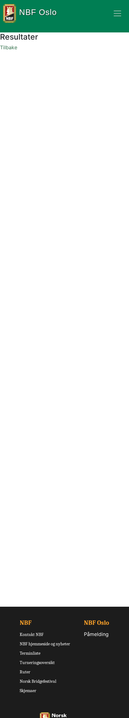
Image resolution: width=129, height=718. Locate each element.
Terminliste (30, 653)
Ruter (25, 672)
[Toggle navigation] (117, 13)
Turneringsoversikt (37, 662)
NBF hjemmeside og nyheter (45, 644)
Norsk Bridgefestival (38, 681)
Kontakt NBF (32, 634)
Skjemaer (28, 690)
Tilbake (8, 47)
